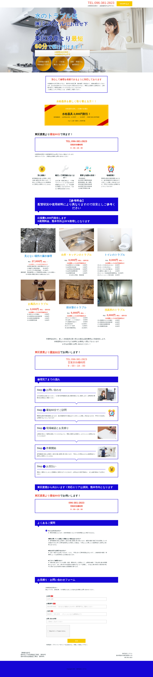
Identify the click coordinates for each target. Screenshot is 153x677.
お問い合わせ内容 (51, 618)
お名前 (48, 596)
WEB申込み (124, 4)
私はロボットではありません (57, 631)
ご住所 (48, 611)
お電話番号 (49, 603)
